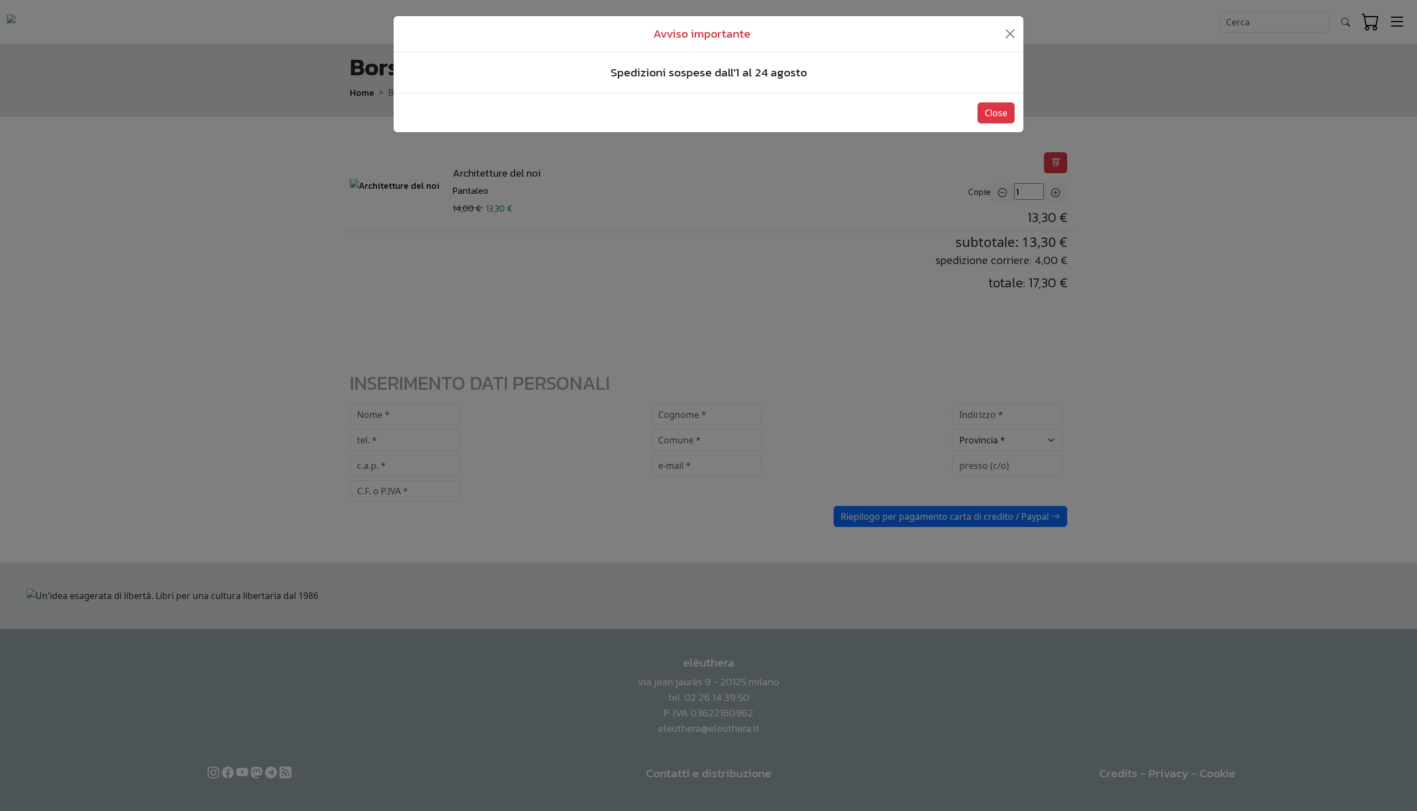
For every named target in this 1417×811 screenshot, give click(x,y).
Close (996, 113)
